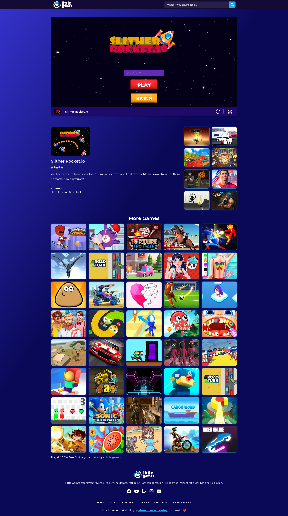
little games (113, 457)
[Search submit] (232, 5)
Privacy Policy (182, 502)
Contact (127, 502)
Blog (113, 502)
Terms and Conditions (153, 502)
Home (100, 502)
